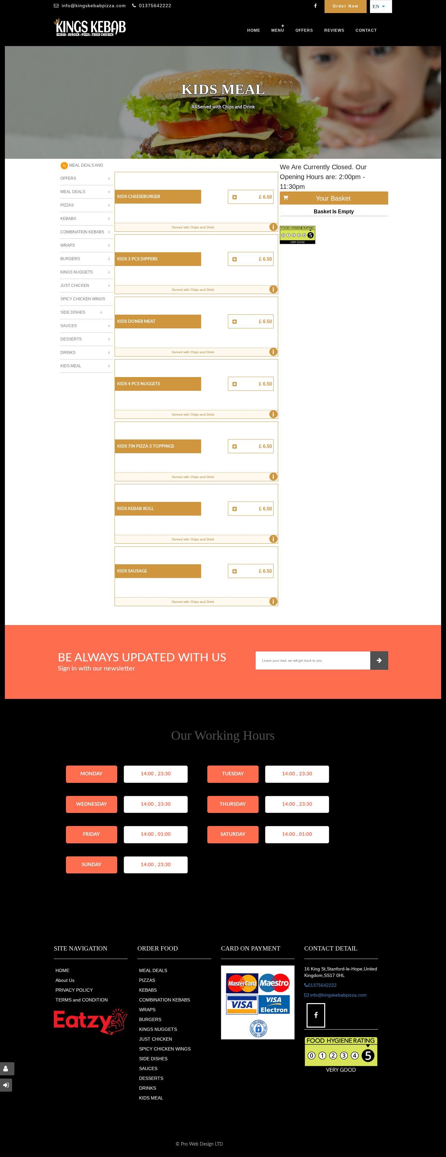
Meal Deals (72, 192)
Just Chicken (74, 285)
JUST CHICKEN (155, 1039)
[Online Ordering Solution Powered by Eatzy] (91, 1021)
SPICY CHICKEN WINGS (165, 1048)
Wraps (67, 245)
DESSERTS (151, 1078)
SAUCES (148, 1068)
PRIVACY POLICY (74, 990)
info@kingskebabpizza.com (94, 5)
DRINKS (147, 1088)
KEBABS (148, 990)
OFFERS (304, 30)
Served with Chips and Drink (223, 227)
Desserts (71, 339)
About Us (65, 980)
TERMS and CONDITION (82, 999)
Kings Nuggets (76, 272)
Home (253, 30)
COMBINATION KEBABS (164, 999)
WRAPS (147, 1009)
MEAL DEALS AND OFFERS (81, 172)
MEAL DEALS (153, 970)
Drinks (67, 352)
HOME (62, 970)
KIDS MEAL (151, 1097)
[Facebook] (315, 6)
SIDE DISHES (153, 1058)
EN (378, 6)
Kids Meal (70, 366)
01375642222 (155, 5)
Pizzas (67, 205)
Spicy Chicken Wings (82, 299)
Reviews (334, 30)
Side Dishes (72, 312)
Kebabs (68, 218)
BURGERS (150, 1019)
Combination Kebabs (82, 232)
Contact (366, 30)
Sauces (68, 325)
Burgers (70, 258)
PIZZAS (147, 980)
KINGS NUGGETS (158, 1029)
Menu (277, 30)
